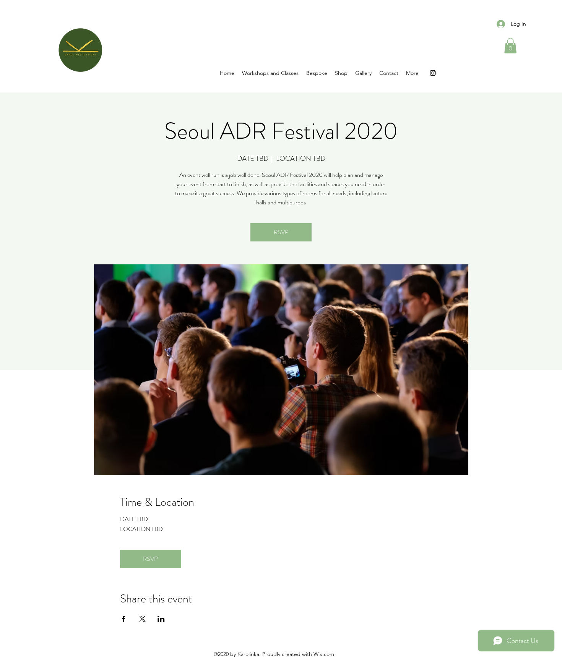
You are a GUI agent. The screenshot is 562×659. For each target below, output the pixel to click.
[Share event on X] (142, 619)
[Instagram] (433, 73)
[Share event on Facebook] (123, 619)
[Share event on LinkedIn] (161, 619)
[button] (510, 45)
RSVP (281, 232)
